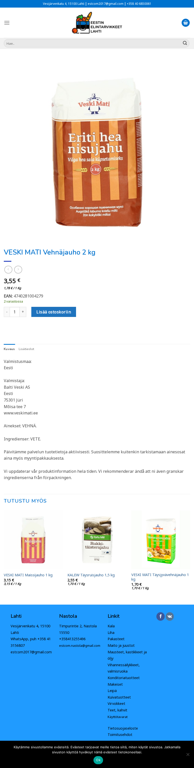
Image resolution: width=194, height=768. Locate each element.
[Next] (190, 557)
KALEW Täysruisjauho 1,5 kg (91, 575)
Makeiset (115, 684)
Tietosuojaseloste (123, 728)
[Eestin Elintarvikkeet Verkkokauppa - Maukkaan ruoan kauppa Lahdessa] (97, 23)
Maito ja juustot (121, 645)
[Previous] (4, 557)
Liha (111, 632)
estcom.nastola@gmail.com (79, 645)
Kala (111, 626)
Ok (98, 760)
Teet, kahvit (117, 710)
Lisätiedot (26, 349)
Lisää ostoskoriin (53, 312)
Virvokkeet (116, 703)
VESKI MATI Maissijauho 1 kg (28, 575)
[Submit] (185, 43)
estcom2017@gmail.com (31, 652)
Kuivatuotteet (119, 697)
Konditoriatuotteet (124, 677)
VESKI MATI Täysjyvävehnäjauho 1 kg (160, 577)
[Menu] (7, 22)
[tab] (9, 349)
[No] (187, 756)
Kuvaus (9, 349)
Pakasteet (116, 638)
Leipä (112, 690)
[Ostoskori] (186, 23)
